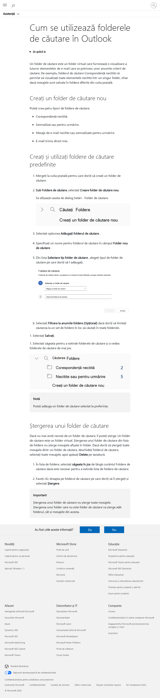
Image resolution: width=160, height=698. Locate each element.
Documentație (63, 617)
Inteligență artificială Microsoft (19, 611)
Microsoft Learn (63, 623)
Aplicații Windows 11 (15, 568)
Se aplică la (39, 51)
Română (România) (19, 666)
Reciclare (60, 574)
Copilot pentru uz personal (17, 556)
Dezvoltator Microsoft (66, 611)
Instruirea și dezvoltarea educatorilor (125, 580)
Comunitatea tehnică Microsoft (71, 630)
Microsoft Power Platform (68, 642)
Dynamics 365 (11, 630)
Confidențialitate (37, 684)
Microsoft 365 (11, 562)
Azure (7, 623)
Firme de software (64, 648)
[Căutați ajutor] (13, 5)
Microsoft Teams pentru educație (124, 562)
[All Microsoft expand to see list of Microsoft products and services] (5, 5)
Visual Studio (62, 655)
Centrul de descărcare (66, 556)
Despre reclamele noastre (108, 684)
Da (90, 530)
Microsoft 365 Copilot (15, 648)
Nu (114, 530)
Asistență (9, 14)
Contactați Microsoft (14, 684)
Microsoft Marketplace (67, 636)
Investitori (113, 633)
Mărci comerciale (83, 684)
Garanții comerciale (65, 580)
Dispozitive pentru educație (121, 556)
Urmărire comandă (65, 568)
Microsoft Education (117, 549)
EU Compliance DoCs (136, 684)
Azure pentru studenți (118, 593)
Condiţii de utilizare (60, 684)
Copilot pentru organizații (17, 549)
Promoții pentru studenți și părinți (124, 587)
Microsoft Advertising (15, 642)
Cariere (111, 611)
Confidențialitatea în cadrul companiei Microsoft (131, 617)
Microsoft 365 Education (119, 568)
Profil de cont (62, 549)
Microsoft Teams (12, 655)
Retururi (60, 562)
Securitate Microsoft (14, 617)
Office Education (116, 574)
